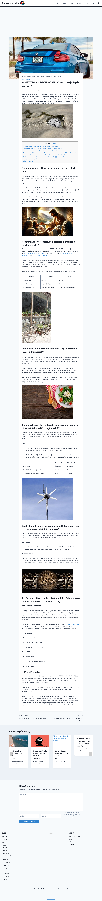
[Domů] (22, 76)
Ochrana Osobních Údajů (59, 889)
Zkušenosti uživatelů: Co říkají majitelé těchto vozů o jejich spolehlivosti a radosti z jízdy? (50, 157)
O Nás (86, 3)
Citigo (6, 868)
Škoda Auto (7, 865)
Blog (70, 839)
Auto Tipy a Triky (74, 836)
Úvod (58, 3)
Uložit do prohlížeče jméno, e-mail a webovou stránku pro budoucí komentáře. (72, 814)
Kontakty (93, 3)
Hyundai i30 (8, 856)
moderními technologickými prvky (33, 253)
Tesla (5, 879)
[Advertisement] (51, 18)
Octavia (7, 873)
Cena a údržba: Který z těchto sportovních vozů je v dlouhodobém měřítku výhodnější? (49, 153)
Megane (7, 862)
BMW (23, 79)
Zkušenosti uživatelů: (31, 159)
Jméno (23, 816)
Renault (5, 859)
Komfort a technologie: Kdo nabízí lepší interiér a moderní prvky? (42, 149)
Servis (73, 3)
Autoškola (5, 836)
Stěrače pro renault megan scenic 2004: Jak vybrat (68, 718)
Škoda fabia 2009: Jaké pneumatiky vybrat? (33, 717)
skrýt (54, 143)
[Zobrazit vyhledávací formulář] (98, 3)
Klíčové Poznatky (28, 161)
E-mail (44, 816)
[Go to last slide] (11, 754)
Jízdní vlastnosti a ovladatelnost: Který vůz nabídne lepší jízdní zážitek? (44, 151)
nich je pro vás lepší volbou (43, 255)
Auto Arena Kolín (28, 90)
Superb (7, 876)
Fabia (6, 871)
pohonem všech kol (73, 624)
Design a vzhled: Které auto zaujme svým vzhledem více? (40, 146)
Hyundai (6, 853)
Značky (28, 79)
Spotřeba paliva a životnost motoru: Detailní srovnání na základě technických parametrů (49, 155)
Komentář (23, 794)
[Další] (90, 754)
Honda (5, 850)
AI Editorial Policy (51, 899)
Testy (5, 839)
